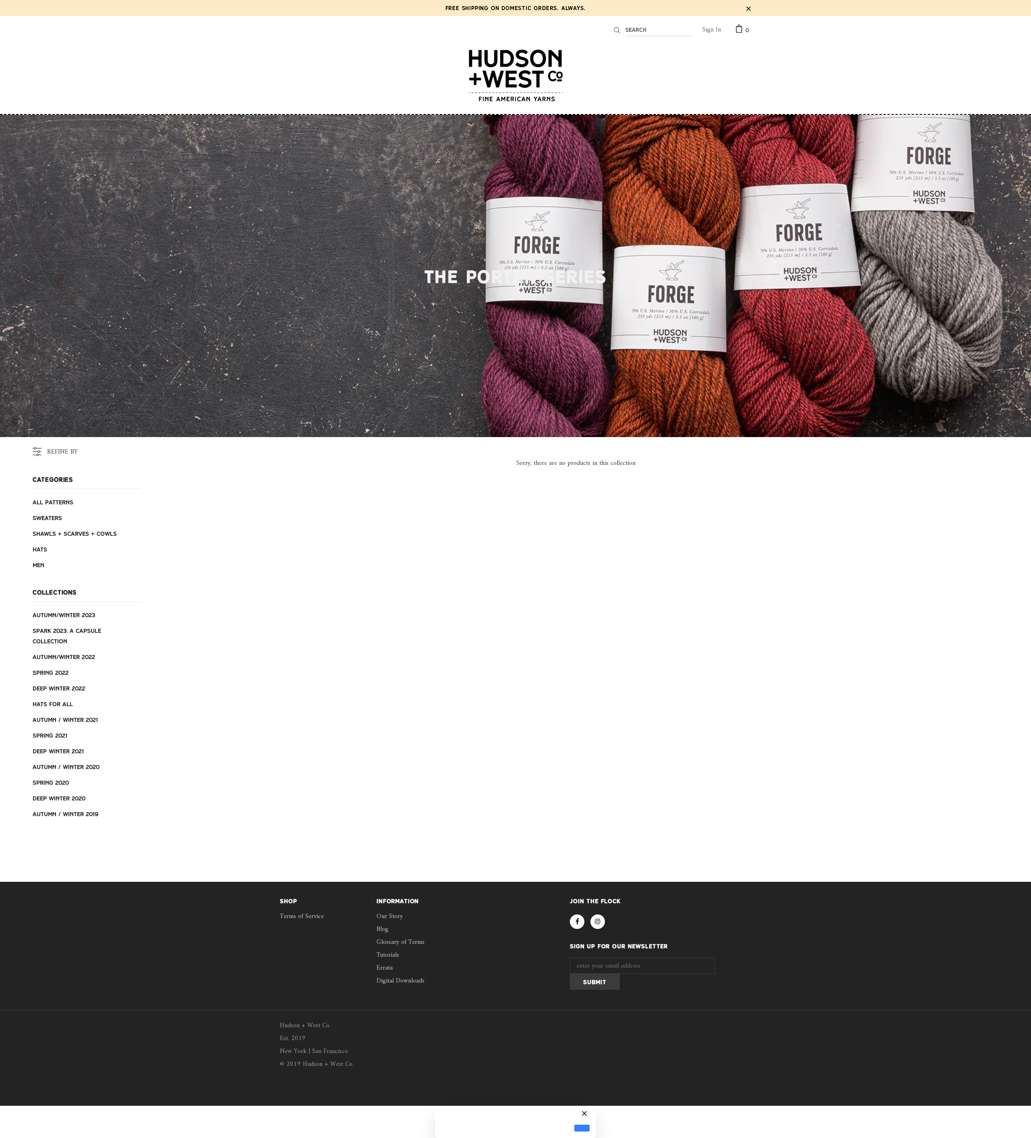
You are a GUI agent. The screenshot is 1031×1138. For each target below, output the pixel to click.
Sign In (711, 29)
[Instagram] (597, 921)
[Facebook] (577, 921)
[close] (748, 8)
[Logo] (515, 75)
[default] (582, 1128)
